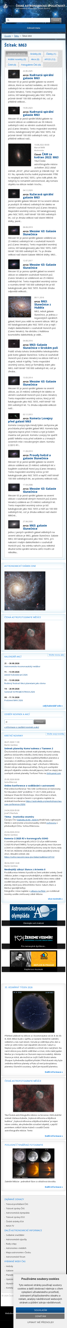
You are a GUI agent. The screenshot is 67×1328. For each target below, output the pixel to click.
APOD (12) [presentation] (50, 59)
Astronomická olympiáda (17, 1212)
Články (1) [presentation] (51, 53)
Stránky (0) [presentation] (35, 53)
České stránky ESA (15, 1221)
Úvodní (7, 36)
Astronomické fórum (15, 1256)
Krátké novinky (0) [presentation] (17, 59)
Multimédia (39, 150)
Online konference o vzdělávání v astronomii (29, 785)
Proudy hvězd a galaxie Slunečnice (37, 456)
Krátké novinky (13, 735)
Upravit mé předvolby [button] (40, 1322)
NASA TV (10, 1225)
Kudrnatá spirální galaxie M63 (38, 76)
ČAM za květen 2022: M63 (46, 155)
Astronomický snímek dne (20, 565)
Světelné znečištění (15, 1235)
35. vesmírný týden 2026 (19, 987)
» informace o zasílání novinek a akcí (21, 727)
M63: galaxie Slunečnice (35, 527)
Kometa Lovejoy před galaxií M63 (30, 419)
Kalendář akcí (12, 656)
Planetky (10, 1274)
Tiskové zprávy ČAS (15, 1208)
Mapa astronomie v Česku (18, 1252)
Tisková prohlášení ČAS (17, 1204)
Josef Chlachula (11, 813)
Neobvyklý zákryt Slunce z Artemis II (24, 869)
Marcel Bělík (39, 147)
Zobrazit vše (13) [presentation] (16, 53)
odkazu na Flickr (38, 891)
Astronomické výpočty (16, 1239)
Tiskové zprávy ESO (15, 1217)
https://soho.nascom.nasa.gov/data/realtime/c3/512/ (29, 857)
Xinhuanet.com (54, 773)
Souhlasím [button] (40, 1310)
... (25, 101)
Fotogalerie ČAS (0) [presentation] (31, 64)
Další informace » (54, 1072)
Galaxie (9, 1270)
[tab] (17, 54)
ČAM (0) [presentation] (12, 64)
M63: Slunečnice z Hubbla (42, 304)
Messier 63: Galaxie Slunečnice (39, 232)
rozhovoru (51, 822)
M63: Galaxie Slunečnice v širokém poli (40, 346)
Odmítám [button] (40, 1316)
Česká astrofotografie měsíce (22, 617)
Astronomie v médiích (16, 1248)
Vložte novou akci (56, 655)
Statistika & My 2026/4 (27, 819)
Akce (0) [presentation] (35, 59)
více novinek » (55, 898)
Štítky (16, 36)
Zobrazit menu (33, 28)
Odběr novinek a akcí (17, 714)
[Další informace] (33, 1012)
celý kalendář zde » (53, 705)
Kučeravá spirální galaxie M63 (38, 195)
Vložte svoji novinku (55, 734)
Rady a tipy (11, 1243)
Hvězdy (9, 1266)
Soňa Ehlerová (10, 782)
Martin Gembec (11, 745)
